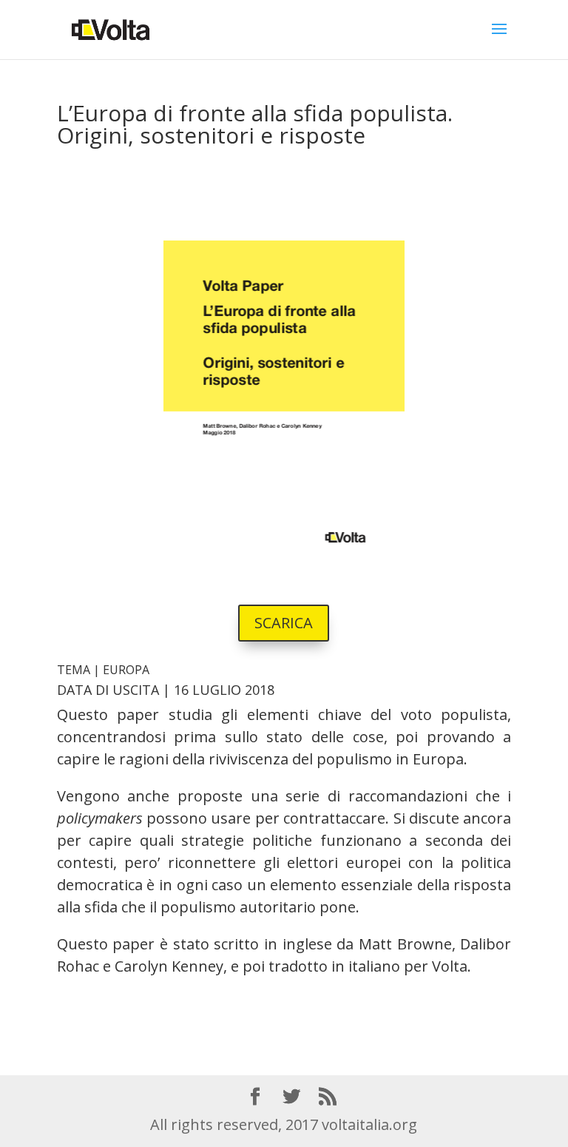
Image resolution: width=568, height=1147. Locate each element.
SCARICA (283, 623)
